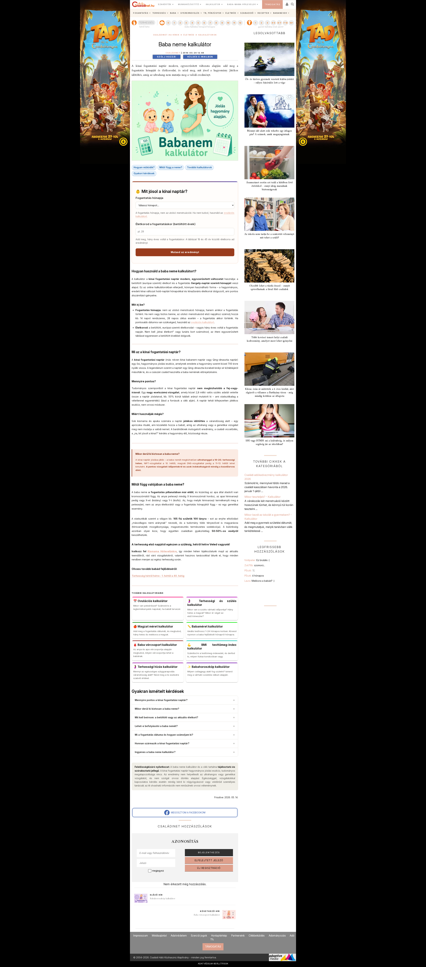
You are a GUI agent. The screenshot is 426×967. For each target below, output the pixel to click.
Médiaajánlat (159, 935)
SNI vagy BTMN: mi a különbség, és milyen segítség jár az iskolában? (269, 442)
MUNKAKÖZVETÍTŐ (188, 4)
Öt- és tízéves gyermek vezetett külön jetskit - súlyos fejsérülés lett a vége (269, 81)
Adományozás (277, 935)
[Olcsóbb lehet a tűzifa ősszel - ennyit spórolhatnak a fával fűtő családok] (269, 266)
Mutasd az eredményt (185, 252)
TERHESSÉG (159, 13)
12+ (291, 23)
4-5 (273, 23)
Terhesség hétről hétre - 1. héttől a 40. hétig (158, 575)
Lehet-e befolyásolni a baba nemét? (185, 726)
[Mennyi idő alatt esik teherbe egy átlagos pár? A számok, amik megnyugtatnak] (269, 111)
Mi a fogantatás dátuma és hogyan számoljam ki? (185, 734)
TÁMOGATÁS (272, 4)
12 (240, 23)
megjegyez (158, 870)
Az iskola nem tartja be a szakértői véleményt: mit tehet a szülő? (269, 236)
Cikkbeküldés (257, 935)
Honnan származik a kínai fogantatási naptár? (185, 743)
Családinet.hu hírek (166, 35)
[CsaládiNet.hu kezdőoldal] (143, 4)
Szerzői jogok (199, 935)
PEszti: (249, 570)
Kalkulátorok (207, 35)
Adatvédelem (179, 935)
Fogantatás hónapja (149, 198)
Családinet (173, 53)
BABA (173, 13)
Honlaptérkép (219, 935)
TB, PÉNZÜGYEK (212, 13)
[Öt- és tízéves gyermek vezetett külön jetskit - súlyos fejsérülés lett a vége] (269, 59)
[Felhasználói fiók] (286, 3)
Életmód (188, 35)
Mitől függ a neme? (170, 167)
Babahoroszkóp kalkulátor (162, 899)
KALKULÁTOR (213, 4)
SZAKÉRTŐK (164, 4)
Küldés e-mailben (200, 56)
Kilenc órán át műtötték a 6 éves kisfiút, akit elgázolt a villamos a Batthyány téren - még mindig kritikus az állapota (269, 392)
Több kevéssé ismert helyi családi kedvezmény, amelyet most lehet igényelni (269, 339)
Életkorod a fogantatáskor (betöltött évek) (166, 224)
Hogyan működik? (144, 167)
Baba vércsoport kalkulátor (207, 915)
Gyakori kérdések (144, 173)
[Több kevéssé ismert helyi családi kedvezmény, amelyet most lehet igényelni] (269, 317)
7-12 (285, 23)
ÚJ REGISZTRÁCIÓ (209, 868)
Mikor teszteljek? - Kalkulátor (262, 496)
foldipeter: (257, 560)
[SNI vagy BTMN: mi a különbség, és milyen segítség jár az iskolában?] (269, 420)
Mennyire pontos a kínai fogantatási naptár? (185, 700)
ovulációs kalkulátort (202, 322)
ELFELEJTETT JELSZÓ (209, 860)
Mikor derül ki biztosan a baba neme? (185, 708)
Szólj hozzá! (166, 56)
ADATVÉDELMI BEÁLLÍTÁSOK (213, 963)
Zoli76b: (254, 565)
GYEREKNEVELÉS (190, 13)
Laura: (259, 580)
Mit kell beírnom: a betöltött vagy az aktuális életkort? (185, 717)
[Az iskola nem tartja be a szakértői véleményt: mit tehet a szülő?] (269, 214)
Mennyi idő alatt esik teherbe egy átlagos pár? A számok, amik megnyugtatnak (269, 133)
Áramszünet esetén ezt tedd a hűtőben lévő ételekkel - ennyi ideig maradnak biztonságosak (269, 186)
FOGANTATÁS (140, 13)
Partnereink (238, 935)
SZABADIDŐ (247, 13)
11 (234, 23)
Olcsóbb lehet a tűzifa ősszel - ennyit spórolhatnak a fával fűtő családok (269, 288)
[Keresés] (292, 3)
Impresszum (140, 935)
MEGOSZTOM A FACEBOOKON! (188, 812)
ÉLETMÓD (230, 13)
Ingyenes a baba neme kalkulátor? (185, 752)
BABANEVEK (280, 13)
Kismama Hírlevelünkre (162, 551)
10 (228, 23)
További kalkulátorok (199, 167)
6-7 (279, 23)
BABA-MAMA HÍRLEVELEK (241, 4)
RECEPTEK (263, 13)
